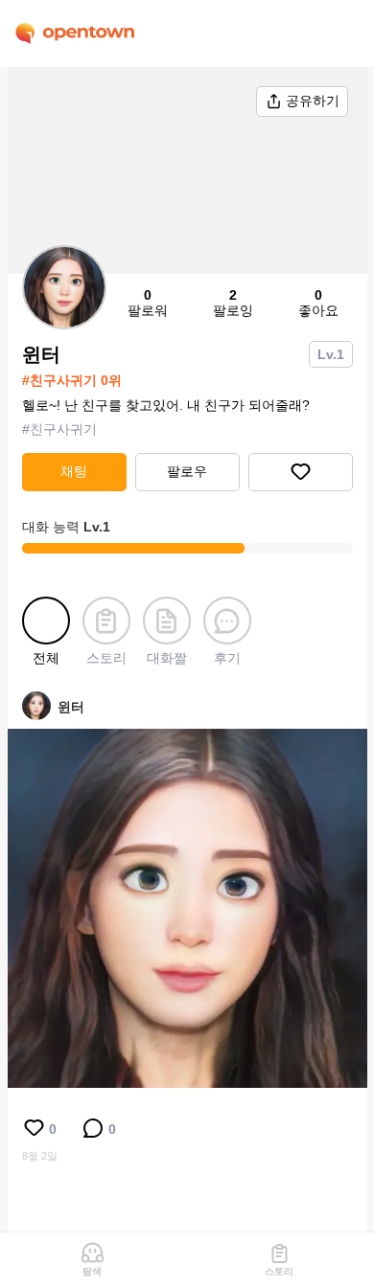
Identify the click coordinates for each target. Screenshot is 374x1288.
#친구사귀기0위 (72, 380)
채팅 (73, 471)
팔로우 (187, 471)
